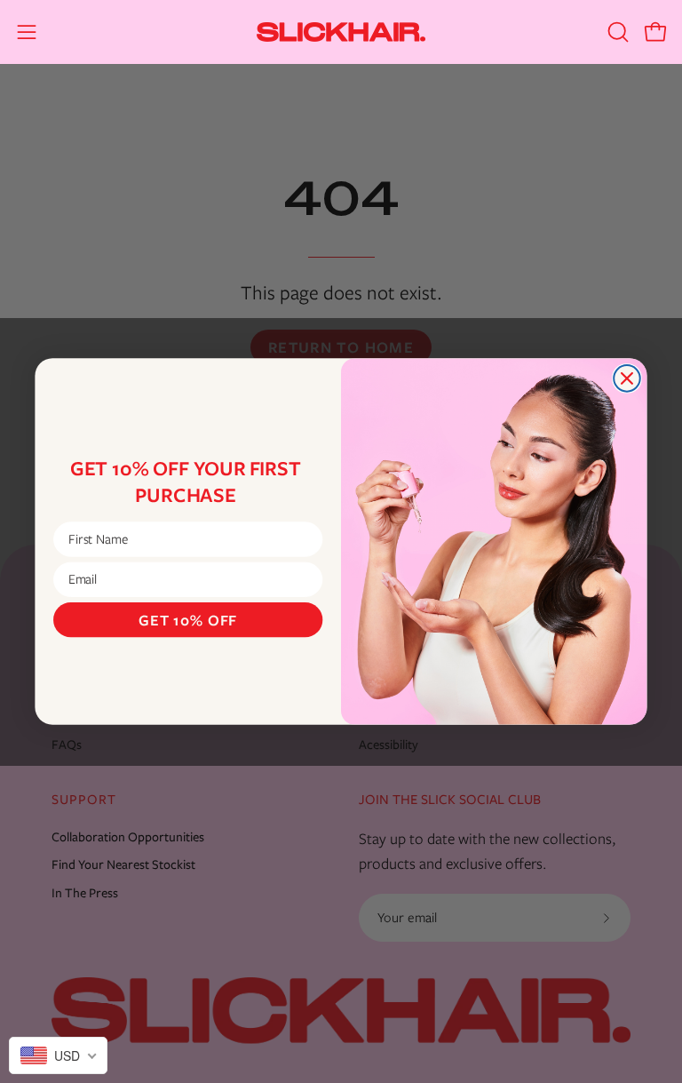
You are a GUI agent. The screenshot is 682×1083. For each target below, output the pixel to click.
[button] (616, 32)
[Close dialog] (627, 378)
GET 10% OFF (188, 619)
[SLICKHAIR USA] (341, 32)
